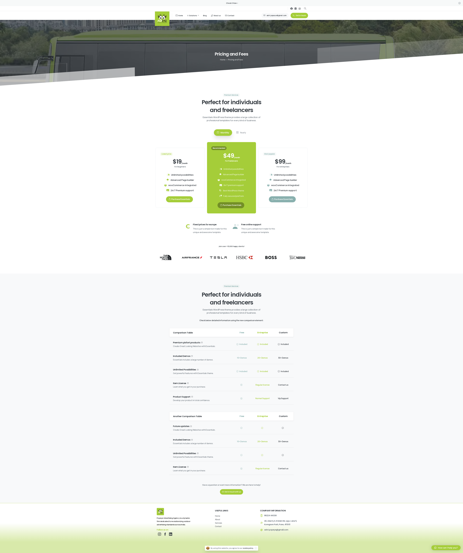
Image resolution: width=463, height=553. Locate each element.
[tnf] (165, 257)
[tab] (223, 132)
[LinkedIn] (295, 8)
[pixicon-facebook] (165, 534)
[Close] (459, 3)
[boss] (271, 257)
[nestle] (297, 257)
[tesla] (218, 257)
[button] (446, 547)
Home (222, 59)
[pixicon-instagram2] (159, 534)
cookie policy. (248, 548)
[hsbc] (244, 257)
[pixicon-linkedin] (170, 534)
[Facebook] (291, 8)
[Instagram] (300, 8)
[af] (192, 257)
